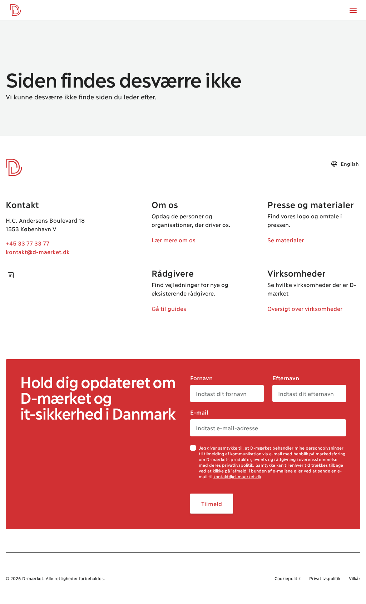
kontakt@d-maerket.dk (38, 251)
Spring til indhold (33, 21)
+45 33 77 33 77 (27, 242)
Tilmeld (211, 503)
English (350, 163)
